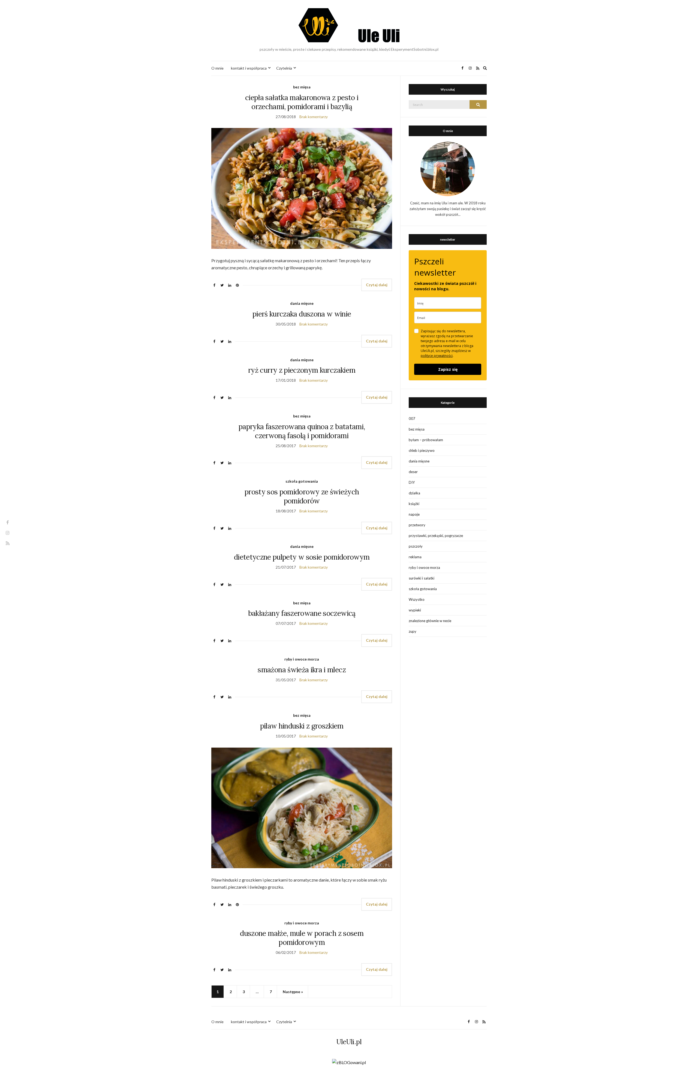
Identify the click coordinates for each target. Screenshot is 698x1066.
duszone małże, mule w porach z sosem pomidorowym (301, 938)
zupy (412, 631)
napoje (414, 514)
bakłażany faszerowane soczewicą (302, 613)
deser (413, 472)
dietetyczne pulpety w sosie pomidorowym (302, 557)
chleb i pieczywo (422, 450)
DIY (412, 482)
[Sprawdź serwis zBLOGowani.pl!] (349, 1061)
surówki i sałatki (421, 578)
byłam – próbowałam (426, 440)
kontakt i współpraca (249, 68)
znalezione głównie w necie (430, 621)
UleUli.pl (349, 1042)
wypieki (415, 610)
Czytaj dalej (376, 284)
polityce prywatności (437, 355)
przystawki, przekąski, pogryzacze (436, 535)
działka (414, 493)
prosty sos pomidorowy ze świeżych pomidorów (302, 496)
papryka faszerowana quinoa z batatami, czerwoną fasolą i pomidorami (302, 431)
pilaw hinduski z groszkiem (302, 725)
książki (414, 503)
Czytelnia (284, 68)
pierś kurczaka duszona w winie (301, 313)
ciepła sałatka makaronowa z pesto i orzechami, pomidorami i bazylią (301, 102)
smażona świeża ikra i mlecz (301, 669)
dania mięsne (302, 303)
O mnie (217, 68)
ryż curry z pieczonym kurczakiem (301, 370)
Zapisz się (448, 369)
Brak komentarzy (313, 116)
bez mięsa (302, 87)
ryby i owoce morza (301, 659)
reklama (415, 557)
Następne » (293, 991)
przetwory (417, 525)
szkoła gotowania (301, 481)
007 (412, 418)
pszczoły (416, 546)
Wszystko (417, 599)
